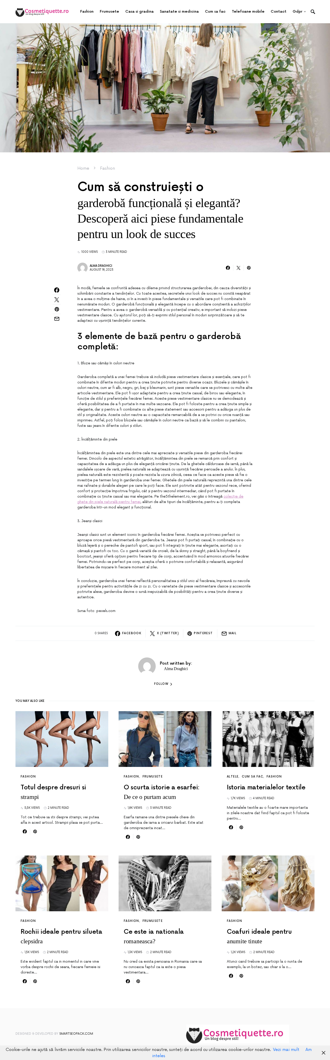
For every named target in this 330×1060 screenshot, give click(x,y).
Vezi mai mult (286, 1049)
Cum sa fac (252, 776)
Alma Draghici (101, 266)
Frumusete (153, 776)
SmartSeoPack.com (76, 1034)
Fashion (107, 168)
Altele (232, 776)
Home (83, 168)
